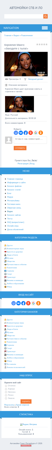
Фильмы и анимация (15, 280)
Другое (10, 245)
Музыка (10, 258)
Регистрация (23, 164)
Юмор (9, 287)
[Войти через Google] (35, 132)
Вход (32, 164)
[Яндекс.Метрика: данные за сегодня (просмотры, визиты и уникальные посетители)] (28, 424)
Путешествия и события (16, 264)
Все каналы (11, 364)
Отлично (11, 386)
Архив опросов (22, 405)
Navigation (11, 28)
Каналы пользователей (16, 367)
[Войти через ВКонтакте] (21, 133)
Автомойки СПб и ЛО (26, 8)
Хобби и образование (15, 283)
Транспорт (11, 277)
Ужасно (11, 398)
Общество (11, 261)
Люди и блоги (12, 255)
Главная (7, 35)
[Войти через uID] (16, 133)
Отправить (20, 148)
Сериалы (10, 271)
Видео (16, 35)
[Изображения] (19, 104)
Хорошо (11, 389)
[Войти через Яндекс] (30, 133)
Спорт (9, 274)
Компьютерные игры (15, 248)
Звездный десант (35, 79)
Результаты (9, 405)
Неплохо (11, 392)
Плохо (10, 395)
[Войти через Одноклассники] (41, 133)
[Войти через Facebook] (26, 133)
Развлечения (27, 35)
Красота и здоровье (15, 252)
